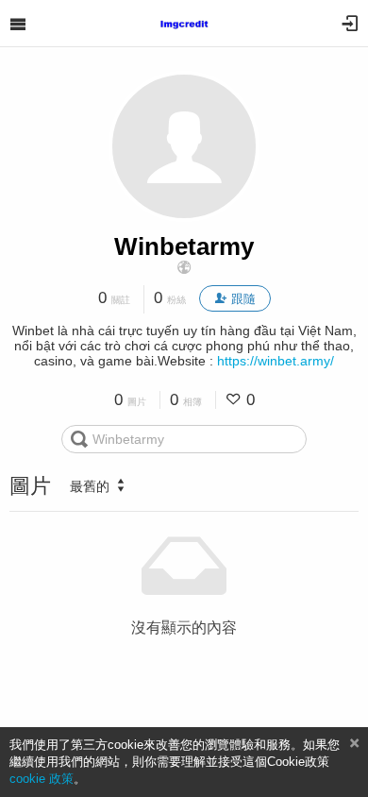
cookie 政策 (41, 779)
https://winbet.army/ (275, 360)
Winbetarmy (184, 246)
